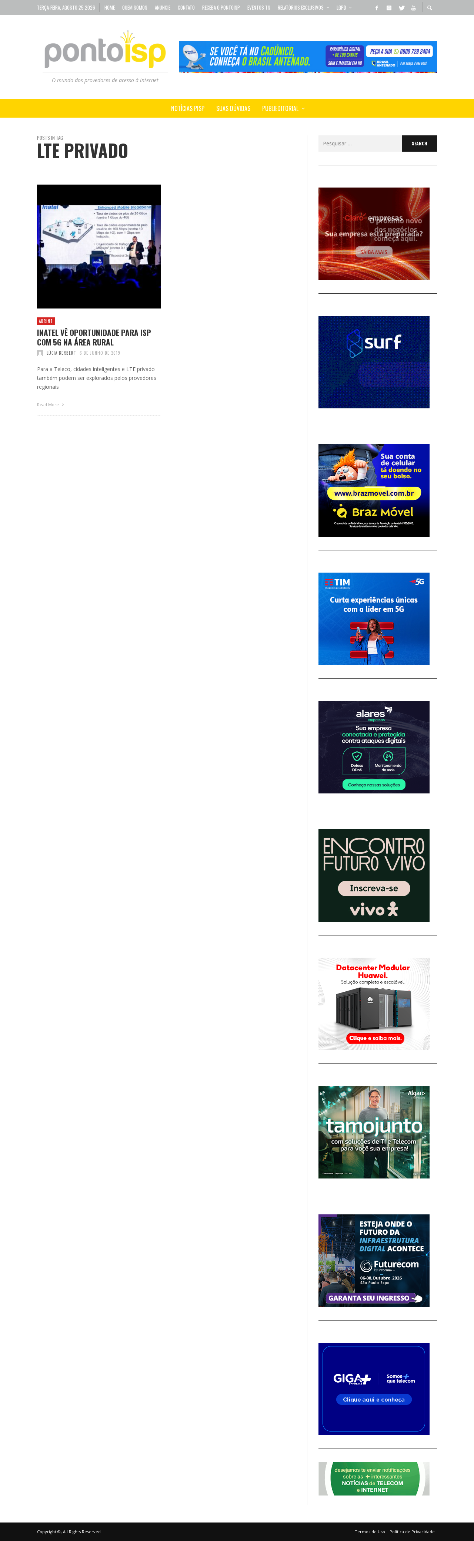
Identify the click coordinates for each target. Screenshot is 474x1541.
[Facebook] (376, 7)
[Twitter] (401, 7)
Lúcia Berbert (61, 353)
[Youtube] (413, 7)
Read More (48, 404)
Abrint (46, 321)
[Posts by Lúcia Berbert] (40, 353)
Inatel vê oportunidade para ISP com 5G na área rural (94, 337)
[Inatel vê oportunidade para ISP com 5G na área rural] (87, 246)
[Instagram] (388, 7)
